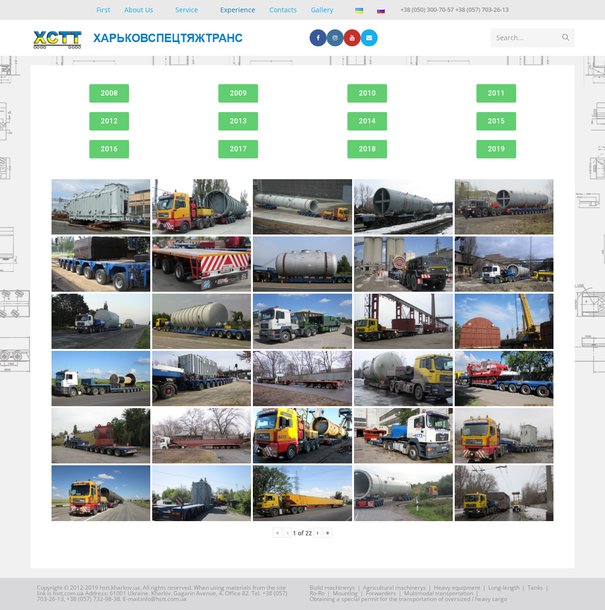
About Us (138, 9)
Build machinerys (332, 588)
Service (186, 9)
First (103, 9)
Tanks (535, 588)
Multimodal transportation (438, 593)
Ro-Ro (317, 593)
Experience (237, 9)
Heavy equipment (457, 588)
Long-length (503, 588)
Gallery (322, 9)
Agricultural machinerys (394, 588)
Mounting (345, 593)
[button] (109, 93)
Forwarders (381, 593)
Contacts (283, 9)
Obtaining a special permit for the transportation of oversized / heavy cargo (408, 599)
